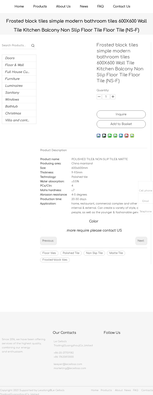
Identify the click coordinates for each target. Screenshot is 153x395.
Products (40, 6)
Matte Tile (116, 253)
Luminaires (13, 86)
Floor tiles (49, 253)
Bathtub (11, 106)
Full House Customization (20, 72)
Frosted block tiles (55, 259)
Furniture (12, 79)
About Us (63, 6)
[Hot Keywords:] (33, 45)
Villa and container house (20, 120)
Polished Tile (71, 253)
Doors (9, 58)
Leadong (43, 390)
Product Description (53, 150)
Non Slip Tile (94, 253)
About (119, 390)
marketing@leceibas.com (70, 368)
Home (19, 6)
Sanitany (12, 92)
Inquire (121, 114)
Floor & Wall (14, 65)
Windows (12, 99)
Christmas (13, 113)
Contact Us (121, 6)
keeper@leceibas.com (68, 364)
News (84, 6)
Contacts (147, 390)
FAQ (100, 6)
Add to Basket (121, 124)
